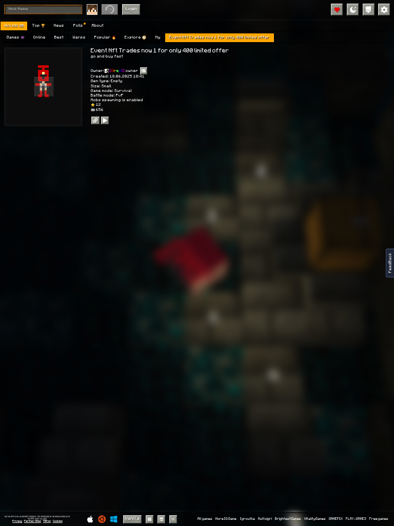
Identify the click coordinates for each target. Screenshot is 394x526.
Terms (47, 521)
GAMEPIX (336, 518)
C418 (45, 518)
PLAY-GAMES (356, 518)
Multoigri (265, 518)
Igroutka (247, 518)
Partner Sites (32, 521)
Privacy (17, 521)
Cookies (58, 521)
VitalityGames (315, 518)
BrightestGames (288, 518)
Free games (378, 518)
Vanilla (132, 518)
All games (205, 518)
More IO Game (226, 518)
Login (131, 9)
